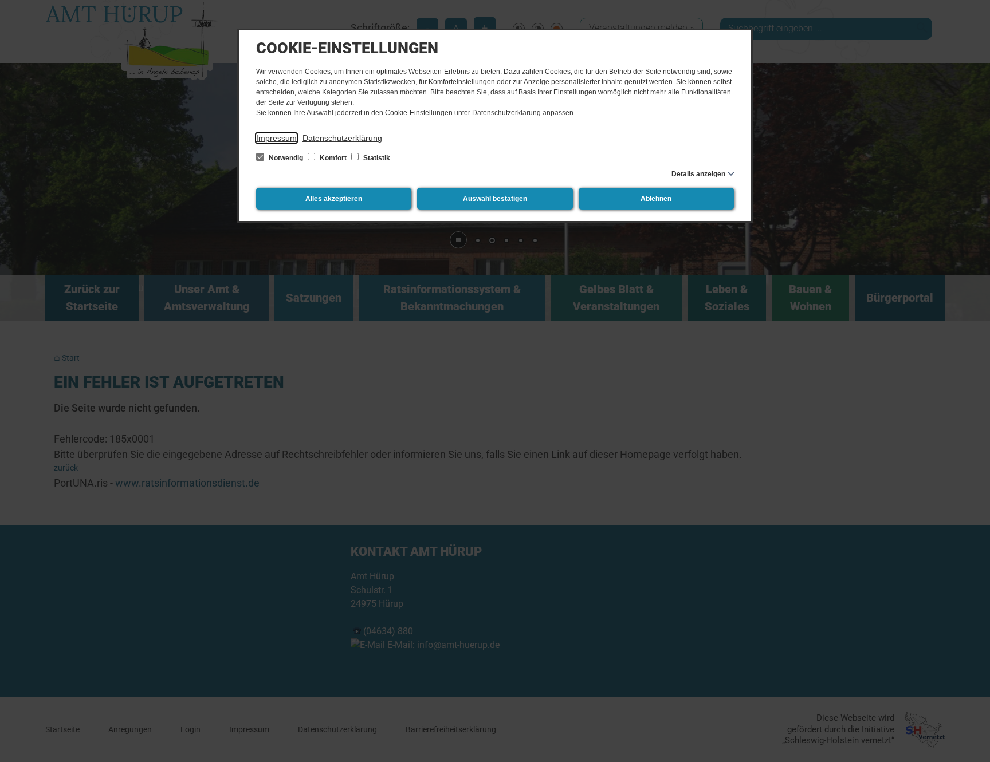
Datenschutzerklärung (342, 138)
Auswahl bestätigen (495, 199)
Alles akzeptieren (333, 199)
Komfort (333, 158)
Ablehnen (656, 199)
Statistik (376, 158)
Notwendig (286, 158)
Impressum (276, 138)
